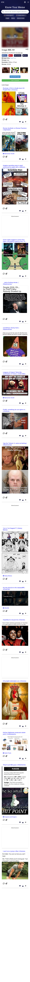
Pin (11, 55)
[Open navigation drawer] (28, 2)
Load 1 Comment (15, 80)
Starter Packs (7, 753)
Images (7, 18)
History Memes (8, 575)
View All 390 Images (15, 76)
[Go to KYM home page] (2, 2)
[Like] (23, 122)
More (25, 55)
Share (5, 55)
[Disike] (20, 122)
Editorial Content (20, 18)
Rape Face (13, 58)
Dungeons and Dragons (10, 817)
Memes (13, 18)
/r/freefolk (6, 608)
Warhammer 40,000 (9, 153)
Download (18, 55)
